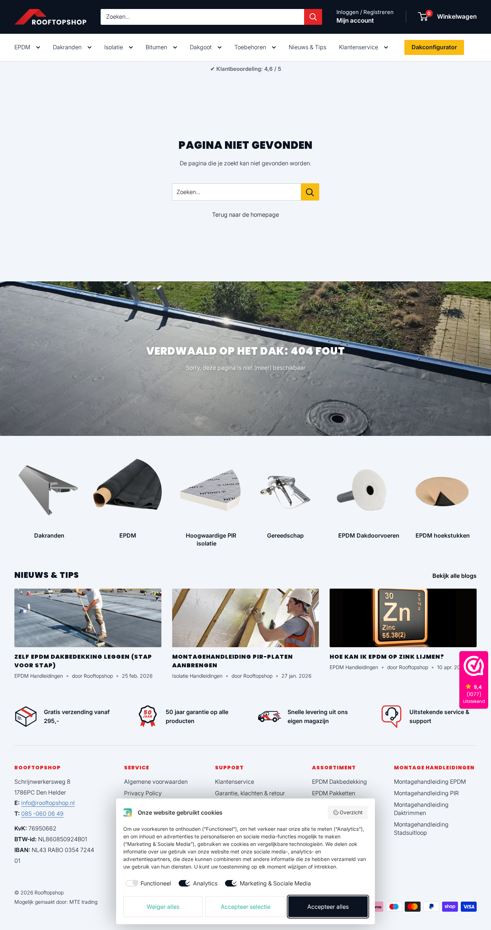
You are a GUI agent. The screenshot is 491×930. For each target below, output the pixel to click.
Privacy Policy (143, 793)
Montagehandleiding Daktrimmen (421, 808)
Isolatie (113, 47)
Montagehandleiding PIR (426, 793)
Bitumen (156, 47)
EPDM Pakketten (333, 793)
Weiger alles (163, 906)
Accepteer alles (328, 906)
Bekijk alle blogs (455, 575)
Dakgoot (201, 47)
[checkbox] (147, 883)
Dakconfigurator (434, 47)
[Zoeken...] (310, 192)
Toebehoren (250, 47)
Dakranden (67, 47)
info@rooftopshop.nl (48, 802)
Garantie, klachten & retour (250, 793)
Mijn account (355, 20)
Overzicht (351, 812)
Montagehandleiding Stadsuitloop (421, 828)
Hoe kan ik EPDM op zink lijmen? (387, 657)
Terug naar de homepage (245, 214)
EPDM (22, 47)
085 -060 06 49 (42, 813)
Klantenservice (358, 47)
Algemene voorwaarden (156, 781)
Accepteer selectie (245, 906)
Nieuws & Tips (307, 47)
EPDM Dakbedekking (339, 781)
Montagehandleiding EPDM (430, 781)
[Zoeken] (313, 17)
